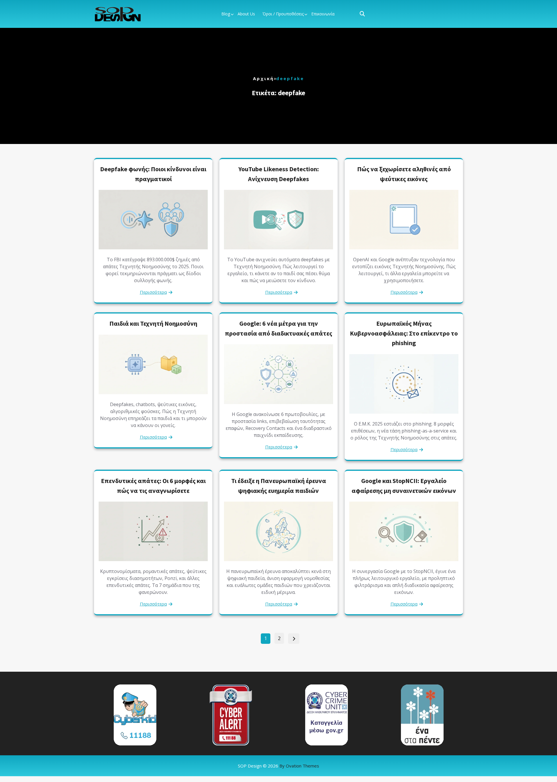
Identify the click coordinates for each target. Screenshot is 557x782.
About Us (246, 14)
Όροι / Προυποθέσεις (283, 14)
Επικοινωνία (322, 14)
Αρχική (263, 78)
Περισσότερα (153, 292)
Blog (225, 14)
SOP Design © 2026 (278, 766)
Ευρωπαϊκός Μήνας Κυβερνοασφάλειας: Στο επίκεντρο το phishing (404, 333)
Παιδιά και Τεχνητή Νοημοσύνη (153, 323)
